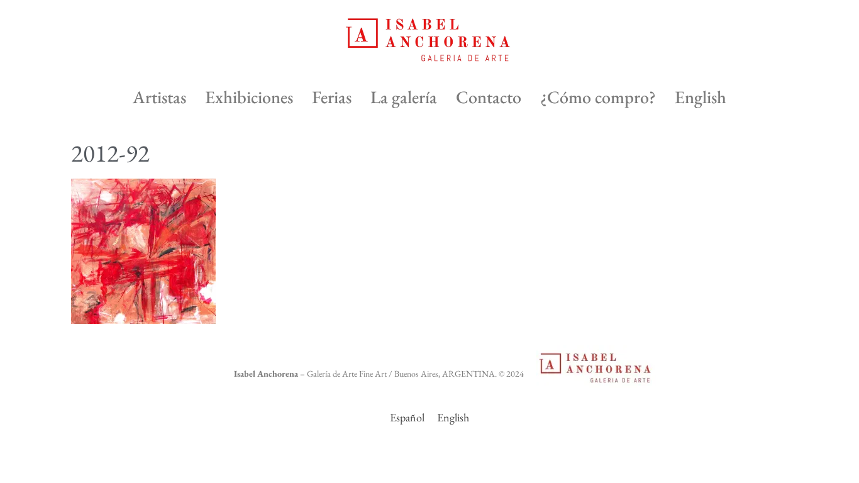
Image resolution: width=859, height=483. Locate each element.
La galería (403, 97)
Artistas (159, 97)
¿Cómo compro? (598, 97)
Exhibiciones (249, 97)
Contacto (488, 97)
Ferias (332, 97)
